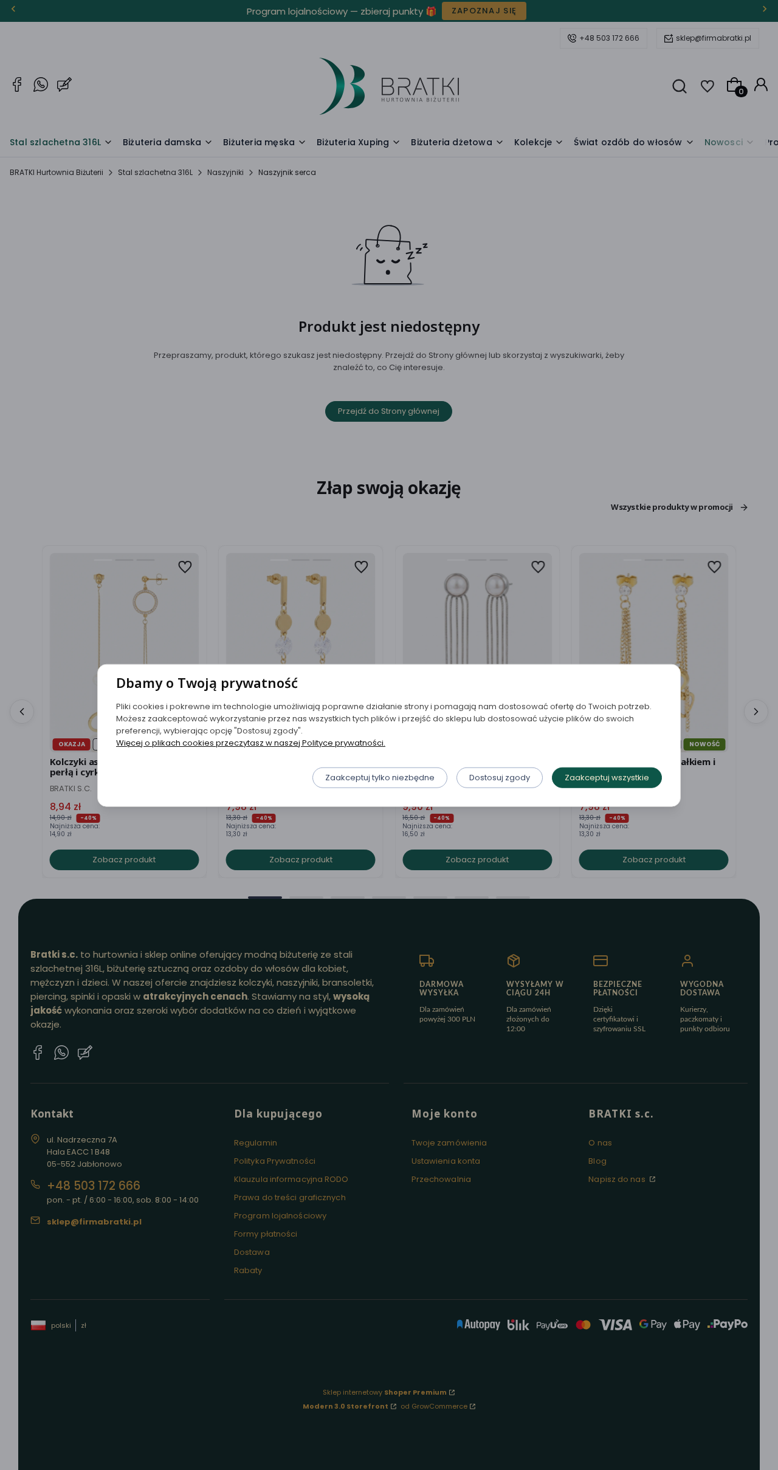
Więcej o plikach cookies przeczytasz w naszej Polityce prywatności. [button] (250, 742)
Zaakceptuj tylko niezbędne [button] (380, 777)
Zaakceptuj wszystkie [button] (607, 777)
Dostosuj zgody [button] (499, 777)
